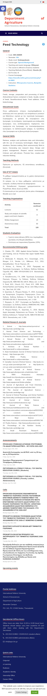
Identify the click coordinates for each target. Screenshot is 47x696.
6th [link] (17, 57)
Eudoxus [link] (6, 668)
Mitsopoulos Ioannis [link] (25, 83)
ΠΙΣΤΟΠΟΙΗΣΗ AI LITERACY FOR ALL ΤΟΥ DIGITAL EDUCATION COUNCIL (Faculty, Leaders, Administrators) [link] (22, 478)
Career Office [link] (8, 679)
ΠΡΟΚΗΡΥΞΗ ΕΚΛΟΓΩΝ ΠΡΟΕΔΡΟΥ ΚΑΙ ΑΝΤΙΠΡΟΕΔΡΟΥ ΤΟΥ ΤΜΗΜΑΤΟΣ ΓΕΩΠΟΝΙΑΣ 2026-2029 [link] (23, 536)
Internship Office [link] (9, 675)
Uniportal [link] (6, 660)
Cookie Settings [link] (21, 692)
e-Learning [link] (7, 664)
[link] (3, 9)
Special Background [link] (26, 62)
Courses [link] (5, 41)
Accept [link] (34, 692)
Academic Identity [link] (9, 672)
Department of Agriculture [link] (24, 20)
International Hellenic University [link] (14, 657)
